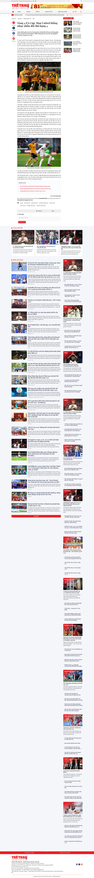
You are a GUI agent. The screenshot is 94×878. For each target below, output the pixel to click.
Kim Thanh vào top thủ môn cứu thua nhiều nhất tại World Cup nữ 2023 (73, 655)
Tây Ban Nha (30, 462)
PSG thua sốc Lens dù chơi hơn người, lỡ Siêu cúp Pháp (73, 386)
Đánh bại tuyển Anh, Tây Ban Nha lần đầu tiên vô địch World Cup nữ (73, 660)
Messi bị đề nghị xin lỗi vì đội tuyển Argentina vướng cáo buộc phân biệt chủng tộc (73, 797)
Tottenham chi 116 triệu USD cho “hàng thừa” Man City (72, 295)
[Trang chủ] (13, 11)
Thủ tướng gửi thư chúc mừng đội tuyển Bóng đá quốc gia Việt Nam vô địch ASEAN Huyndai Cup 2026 (44, 339)
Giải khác (29, 448)
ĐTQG (29, 436)
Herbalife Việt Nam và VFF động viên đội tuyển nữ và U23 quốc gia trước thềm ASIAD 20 (63, 14)
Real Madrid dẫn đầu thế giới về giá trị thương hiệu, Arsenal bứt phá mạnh (72, 320)
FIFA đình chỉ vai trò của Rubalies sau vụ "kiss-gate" (73, 650)
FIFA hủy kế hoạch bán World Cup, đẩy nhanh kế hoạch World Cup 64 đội (73, 699)
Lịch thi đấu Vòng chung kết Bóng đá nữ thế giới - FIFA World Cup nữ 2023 (72, 551)
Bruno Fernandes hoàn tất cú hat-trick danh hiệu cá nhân (72, 290)
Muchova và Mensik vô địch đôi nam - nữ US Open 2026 (44, 301)
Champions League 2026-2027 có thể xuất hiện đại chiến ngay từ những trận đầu (71, 248)
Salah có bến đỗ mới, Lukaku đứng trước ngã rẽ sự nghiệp (72, 440)
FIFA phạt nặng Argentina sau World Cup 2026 (72, 683)
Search (81, 1)
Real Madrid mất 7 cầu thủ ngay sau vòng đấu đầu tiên (46, 247)
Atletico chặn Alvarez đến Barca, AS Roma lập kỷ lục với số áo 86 (72, 435)
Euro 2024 (67, 716)
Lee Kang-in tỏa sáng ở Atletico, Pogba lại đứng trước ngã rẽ (71, 380)
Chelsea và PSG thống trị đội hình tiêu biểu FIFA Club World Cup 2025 (73, 826)
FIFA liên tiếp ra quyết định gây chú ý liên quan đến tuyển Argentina (73, 710)
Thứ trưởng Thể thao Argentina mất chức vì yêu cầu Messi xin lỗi (72, 792)
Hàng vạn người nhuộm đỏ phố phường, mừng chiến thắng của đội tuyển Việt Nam (44, 493)
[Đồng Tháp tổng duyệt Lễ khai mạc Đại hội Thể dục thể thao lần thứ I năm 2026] (19, 379)
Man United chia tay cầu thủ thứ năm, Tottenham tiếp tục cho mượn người (35, 186)
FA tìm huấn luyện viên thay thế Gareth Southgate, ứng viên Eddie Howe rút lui (72, 748)
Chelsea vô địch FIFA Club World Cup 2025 (73, 842)
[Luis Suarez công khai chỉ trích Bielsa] (72, 763)
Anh (65, 261)
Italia (66, 400)
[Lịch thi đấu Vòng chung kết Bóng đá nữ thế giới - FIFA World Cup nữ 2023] (72, 543)
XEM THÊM (36, 516)
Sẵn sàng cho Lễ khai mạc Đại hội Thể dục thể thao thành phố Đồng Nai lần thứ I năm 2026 (43, 389)
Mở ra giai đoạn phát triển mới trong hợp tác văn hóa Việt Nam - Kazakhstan (44, 401)
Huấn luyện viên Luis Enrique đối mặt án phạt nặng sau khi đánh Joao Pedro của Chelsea (73, 831)
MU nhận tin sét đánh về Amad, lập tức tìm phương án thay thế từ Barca (73, 484)
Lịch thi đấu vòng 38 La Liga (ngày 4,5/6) (72, 568)
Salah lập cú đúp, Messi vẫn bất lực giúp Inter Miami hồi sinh (72, 521)
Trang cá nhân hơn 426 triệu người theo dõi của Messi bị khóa (72, 619)
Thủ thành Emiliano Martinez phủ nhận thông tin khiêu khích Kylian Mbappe (72, 614)
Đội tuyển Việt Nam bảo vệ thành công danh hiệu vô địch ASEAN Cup (44, 505)
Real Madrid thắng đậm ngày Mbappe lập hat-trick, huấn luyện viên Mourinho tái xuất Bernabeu (43, 453)
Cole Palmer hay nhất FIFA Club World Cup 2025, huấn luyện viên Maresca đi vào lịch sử (73, 836)
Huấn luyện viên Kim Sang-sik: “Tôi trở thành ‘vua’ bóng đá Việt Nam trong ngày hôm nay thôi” (44, 481)
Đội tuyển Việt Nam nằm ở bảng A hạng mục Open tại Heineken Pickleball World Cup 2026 (44, 263)
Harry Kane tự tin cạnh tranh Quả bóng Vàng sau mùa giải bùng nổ (72, 331)
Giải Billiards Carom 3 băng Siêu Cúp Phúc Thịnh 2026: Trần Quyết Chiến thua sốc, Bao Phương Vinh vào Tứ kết (44, 468)
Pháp (66, 353)
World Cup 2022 (69, 579)
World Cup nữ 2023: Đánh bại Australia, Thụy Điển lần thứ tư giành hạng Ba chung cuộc (73, 665)
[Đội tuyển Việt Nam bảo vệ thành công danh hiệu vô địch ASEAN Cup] (19, 507)
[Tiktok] (79, 864)
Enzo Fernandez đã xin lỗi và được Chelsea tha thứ (72, 781)
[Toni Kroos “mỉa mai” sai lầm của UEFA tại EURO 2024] (72, 720)
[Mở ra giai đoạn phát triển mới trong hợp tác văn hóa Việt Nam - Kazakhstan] (19, 404)
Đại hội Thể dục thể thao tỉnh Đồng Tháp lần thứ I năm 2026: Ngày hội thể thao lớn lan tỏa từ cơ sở (44, 364)
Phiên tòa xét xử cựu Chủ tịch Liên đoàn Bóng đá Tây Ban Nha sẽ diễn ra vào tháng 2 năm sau (72, 639)
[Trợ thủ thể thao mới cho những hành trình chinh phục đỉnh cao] (19, 355)
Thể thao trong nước (31, 271)
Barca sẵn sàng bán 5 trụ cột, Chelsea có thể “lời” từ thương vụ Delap (73, 285)
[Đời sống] (56, 6)
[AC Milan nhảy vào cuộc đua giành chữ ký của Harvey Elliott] (23, 237)
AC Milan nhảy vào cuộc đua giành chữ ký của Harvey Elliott (23, 247)
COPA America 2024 (70, 759)
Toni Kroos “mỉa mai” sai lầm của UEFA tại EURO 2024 (72, 728)
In (53, 211)
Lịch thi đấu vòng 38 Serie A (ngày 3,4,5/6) (72, 573)
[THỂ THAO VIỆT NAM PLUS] (20, 6)
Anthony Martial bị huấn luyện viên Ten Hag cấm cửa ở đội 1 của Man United (35, 188)
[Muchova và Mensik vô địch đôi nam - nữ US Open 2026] (19, 303)
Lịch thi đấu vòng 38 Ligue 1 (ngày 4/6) (72, 563)
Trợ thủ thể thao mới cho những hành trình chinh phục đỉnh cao (44, 352)
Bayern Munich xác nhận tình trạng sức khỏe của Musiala (72, 336)
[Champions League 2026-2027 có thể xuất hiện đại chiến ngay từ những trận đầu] (71, 237)
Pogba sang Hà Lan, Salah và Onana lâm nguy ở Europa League (72, 532)
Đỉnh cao (29, 476)
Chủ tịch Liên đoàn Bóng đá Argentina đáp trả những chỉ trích (72, 694)
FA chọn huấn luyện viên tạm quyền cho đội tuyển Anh (72, 738)
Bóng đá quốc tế (15, 243)
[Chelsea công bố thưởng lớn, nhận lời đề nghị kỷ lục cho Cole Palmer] (72, 808)
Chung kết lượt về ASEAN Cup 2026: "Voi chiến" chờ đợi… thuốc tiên (72, 516)
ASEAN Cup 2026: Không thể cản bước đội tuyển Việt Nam (44, 428)
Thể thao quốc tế (31, 308)
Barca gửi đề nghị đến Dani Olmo (72, 743)
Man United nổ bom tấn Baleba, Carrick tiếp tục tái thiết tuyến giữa (72, 301)
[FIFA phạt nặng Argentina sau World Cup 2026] (72, 676)
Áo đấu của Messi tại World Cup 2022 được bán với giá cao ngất (71, 592)
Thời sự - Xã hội (30, 360)
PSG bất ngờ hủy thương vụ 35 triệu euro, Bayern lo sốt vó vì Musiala (72, 341)
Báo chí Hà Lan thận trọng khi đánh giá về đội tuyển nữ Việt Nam (72, 604)
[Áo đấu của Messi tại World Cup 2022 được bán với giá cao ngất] (72, 584)
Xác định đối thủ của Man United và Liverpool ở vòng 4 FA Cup (32, 191)
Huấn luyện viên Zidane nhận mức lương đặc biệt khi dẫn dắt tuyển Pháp (73, 704)
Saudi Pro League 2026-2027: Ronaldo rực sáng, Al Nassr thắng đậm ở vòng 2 (73, 527)
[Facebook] (77, 864)
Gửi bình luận (22, 222)
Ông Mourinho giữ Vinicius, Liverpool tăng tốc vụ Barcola (71, 365)
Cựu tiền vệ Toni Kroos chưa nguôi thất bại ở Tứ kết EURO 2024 (72, 753)
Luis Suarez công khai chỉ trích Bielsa (71, 771)
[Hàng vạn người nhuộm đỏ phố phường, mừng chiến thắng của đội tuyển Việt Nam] (19, 496)
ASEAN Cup (30, 423)
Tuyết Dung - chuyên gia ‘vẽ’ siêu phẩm (72, 609)
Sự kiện (29, 296)
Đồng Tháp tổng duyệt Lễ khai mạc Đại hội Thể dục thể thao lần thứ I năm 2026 (43, 377)
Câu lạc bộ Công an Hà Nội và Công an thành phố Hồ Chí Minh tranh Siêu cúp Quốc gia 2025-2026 (22, 14)
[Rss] (81, 864)
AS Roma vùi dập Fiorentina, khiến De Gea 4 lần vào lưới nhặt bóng (73, 424)
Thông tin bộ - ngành (31, 409)
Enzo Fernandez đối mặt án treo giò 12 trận (73, 787)
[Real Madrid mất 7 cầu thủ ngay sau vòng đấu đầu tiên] (47, 237)
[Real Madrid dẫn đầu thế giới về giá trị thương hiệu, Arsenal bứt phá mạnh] (72, 311)
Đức (65, 307)
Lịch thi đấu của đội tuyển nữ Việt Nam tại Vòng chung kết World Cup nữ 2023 (72, 558)
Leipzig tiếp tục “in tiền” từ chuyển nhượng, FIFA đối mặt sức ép (72, 347)
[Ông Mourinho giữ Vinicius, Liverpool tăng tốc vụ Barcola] (72, 357)
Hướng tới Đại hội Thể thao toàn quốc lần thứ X (36, 397)
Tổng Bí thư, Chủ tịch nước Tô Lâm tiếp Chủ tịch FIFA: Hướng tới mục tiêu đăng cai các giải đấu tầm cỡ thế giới (44, 415)
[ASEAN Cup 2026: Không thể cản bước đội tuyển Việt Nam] (19, 431)
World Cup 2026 (69, 671)
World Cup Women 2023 (72, 625)
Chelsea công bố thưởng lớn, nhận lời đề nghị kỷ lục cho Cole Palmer (72, 815)
